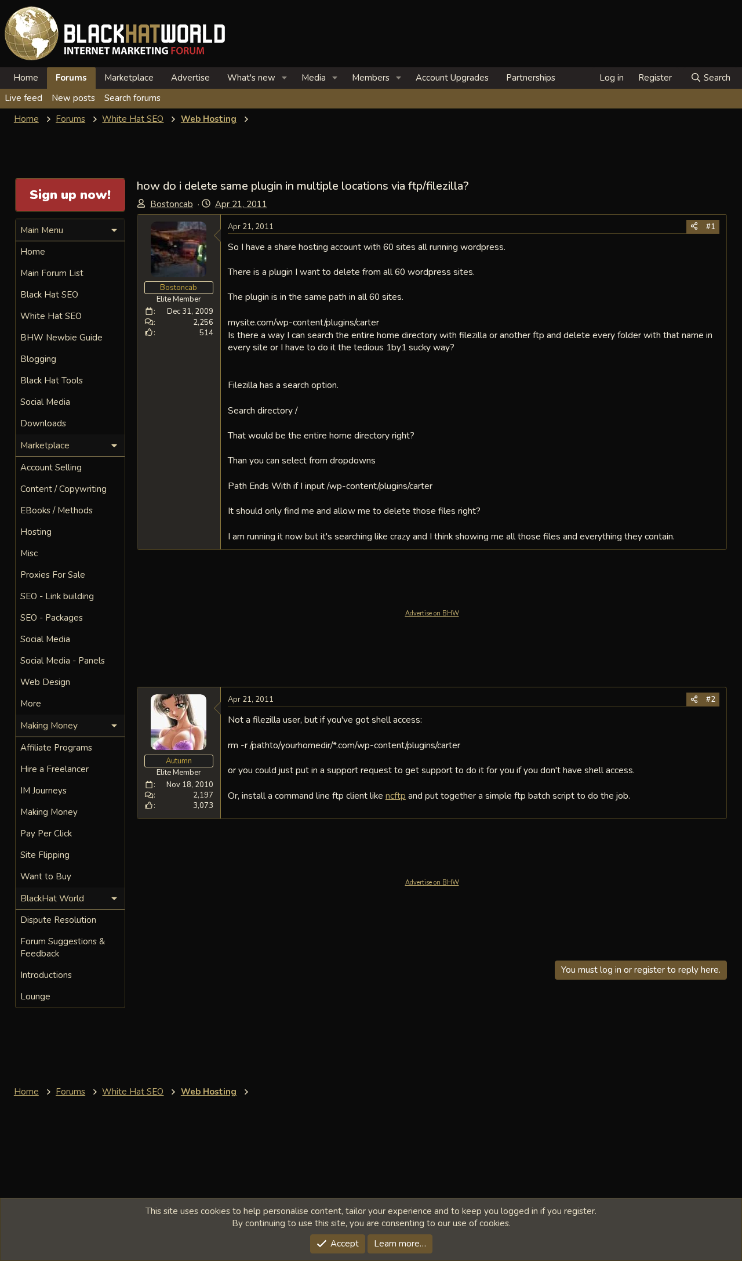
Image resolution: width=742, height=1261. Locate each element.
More (30, 703)
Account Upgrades (452, 78)
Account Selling (51, 467)
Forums (71, 78)
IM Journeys (43, 790)
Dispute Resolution (58, 920)
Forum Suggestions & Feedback (62, 947)
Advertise (190, 78)
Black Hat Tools (51, 380)
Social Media (45, 402)
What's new (251, 78)
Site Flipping (45, 855)
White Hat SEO (51, 316)
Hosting (36, 532)
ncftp (395, 795)
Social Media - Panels (62, 660)
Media (313, 78)
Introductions (46, 975)
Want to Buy (45, 876)
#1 (710, 227)
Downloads (43, 423)
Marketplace (129, 78)
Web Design (45, 682)
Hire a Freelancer (54, 769)
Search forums (132, 98)
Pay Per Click (46, 833)
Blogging (38, 359)
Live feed (23, 98)
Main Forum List (51, 273)
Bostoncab (171, 204)
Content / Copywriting (63, 489)
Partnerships (530, 78)
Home (25, 78)
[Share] (694, 227)
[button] (285, 78)
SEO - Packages (51, 618)
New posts (73, 98)
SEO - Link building (57, 596)
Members (371, 78)
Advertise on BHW (432, 613)
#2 (710, 699)
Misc (29, 553)
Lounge (35, 996)
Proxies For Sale (52, 575)
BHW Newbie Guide (61, 337)
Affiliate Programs (56, 747)
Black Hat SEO (49, 294)
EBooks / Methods (56, 510)
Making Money (49, 812)
